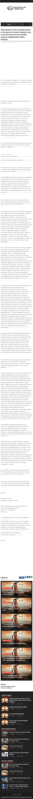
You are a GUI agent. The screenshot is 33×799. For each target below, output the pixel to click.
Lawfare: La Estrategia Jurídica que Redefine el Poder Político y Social (19, 740)
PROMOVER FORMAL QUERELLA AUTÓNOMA (18, 707)
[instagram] (18, 795)
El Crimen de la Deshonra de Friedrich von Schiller (19, 732)
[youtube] (15, 795)
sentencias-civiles (13, 42)
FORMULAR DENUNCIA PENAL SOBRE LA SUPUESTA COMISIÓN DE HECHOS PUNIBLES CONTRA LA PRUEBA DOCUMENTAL (20, 700)
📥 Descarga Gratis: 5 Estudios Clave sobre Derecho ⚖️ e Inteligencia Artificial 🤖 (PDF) (18, 785)
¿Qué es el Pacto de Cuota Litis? (16, 746)
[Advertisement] (16, 61)
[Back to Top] (20, 795)
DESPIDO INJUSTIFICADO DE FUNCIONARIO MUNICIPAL (14, 643)
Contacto (27, 797)
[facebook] (31, 1)
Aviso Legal (21, 797)
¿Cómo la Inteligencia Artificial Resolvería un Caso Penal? (19, 778)
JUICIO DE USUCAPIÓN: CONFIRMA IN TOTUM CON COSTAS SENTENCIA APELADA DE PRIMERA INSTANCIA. (15, 676)
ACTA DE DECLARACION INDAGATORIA (16, 714)
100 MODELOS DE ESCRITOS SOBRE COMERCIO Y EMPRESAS (19, 753)
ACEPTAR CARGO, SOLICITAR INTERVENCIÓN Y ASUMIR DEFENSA (18, 721)
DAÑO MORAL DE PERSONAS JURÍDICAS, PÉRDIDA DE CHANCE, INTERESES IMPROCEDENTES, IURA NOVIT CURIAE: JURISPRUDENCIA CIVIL (16, 592)
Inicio (31, 797)
